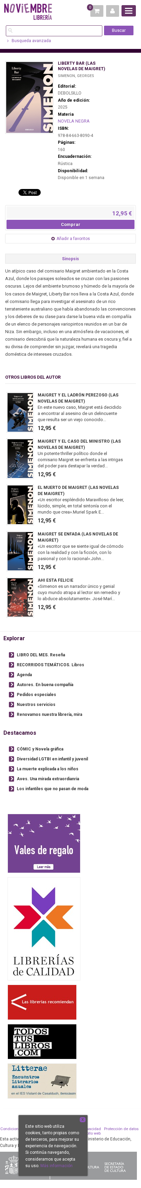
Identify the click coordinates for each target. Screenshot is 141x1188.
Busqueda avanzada (31, 41)
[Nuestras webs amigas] (42, 1002)
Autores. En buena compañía (45, 684)
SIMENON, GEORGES (76, 76)
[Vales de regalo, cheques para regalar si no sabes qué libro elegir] (44, 843)
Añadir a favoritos (73, 238)
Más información (56, 1165)
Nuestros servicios (36, 704)
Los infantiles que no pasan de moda (52, 788)
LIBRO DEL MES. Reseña (41, 655)
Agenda (24, 674)
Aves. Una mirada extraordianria (48, 778)
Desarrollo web (88, 1133)
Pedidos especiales (36, 694)
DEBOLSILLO (69, 93)
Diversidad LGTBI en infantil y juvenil (52, 759)
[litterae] (42, 1080)
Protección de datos (121, 1129)
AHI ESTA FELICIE (55, 580)
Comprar (70, 224)
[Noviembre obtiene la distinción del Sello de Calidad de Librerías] (44, 928)
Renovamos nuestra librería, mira (49, 714)
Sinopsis (70, 258)
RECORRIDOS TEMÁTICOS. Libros (50, 664)
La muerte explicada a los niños (47, 769)
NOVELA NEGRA (74, 121)
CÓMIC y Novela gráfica (40, 749)
